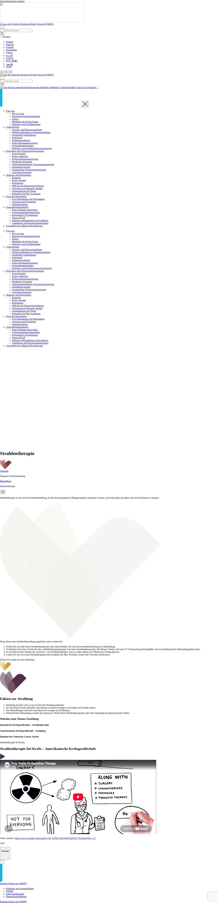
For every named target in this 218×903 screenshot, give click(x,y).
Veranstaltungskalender (23, 145)
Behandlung (17, 183)
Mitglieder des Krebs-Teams (25, 121)
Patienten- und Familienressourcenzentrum (32, 148)
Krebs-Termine (19, 180)
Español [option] (9, 47)
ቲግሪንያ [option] (9, 58)
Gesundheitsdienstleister (17, 207)
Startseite (4, 471)
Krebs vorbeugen (20, 156)
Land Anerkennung (15, 894)
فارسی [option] (9, 64)
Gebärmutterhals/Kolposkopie (26, 212)
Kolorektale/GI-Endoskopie (25, 215)
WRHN (9, 891)
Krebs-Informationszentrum (25, 143)
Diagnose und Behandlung (18, 175)
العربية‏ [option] (9, 55)
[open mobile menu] (98, 88)
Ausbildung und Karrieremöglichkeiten (30, 223)
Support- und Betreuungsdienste (27, 129)
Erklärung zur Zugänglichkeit (20, 888)
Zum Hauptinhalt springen (12, 1)
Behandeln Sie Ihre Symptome (26, 194)
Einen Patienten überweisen (25, 210)
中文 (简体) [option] (11, 61)
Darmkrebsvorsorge (21, 167)
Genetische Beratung (21, 172)
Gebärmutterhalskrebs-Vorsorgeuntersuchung (33, 164)
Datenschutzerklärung (16, 896)
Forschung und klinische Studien (27, 188)
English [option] (9, 42)
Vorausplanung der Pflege (24, 191)
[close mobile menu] (85, 104)
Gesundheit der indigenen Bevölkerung (24, 226)
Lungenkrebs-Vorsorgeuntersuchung (29, 170)
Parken (15, 119)
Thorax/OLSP (18, 218)
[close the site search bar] (2, 33)
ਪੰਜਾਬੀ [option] (9, 66)
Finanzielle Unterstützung (24, 135)
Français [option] (10, 44)
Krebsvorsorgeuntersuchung (25, 159)
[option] (112, 42)
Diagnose (16, 178)
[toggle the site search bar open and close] (2, 27)
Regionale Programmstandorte (26, 116)
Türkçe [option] (9, 52)
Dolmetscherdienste (21, 140)
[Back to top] (2, 862)
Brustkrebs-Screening (22, 162)
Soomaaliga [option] (11, 50)
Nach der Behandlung (16, 196)
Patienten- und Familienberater (26, 124)
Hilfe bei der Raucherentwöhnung (28, 186)
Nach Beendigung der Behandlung (28, 199)
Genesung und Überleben (24, 202)
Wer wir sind (18, 113)
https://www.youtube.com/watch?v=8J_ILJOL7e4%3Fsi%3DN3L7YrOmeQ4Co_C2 (55, 838)
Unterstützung (12, 127)
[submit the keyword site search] (2, 30)
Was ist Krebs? (19, 154)
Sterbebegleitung (20, 204)
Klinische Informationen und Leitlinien (30, 220)
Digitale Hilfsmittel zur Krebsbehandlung (31, 132)
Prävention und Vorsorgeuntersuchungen (25, 151)
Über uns (10, 111)
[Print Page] (2, 492)
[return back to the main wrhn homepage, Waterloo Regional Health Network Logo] (27, 24)
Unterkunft (17, 137)
